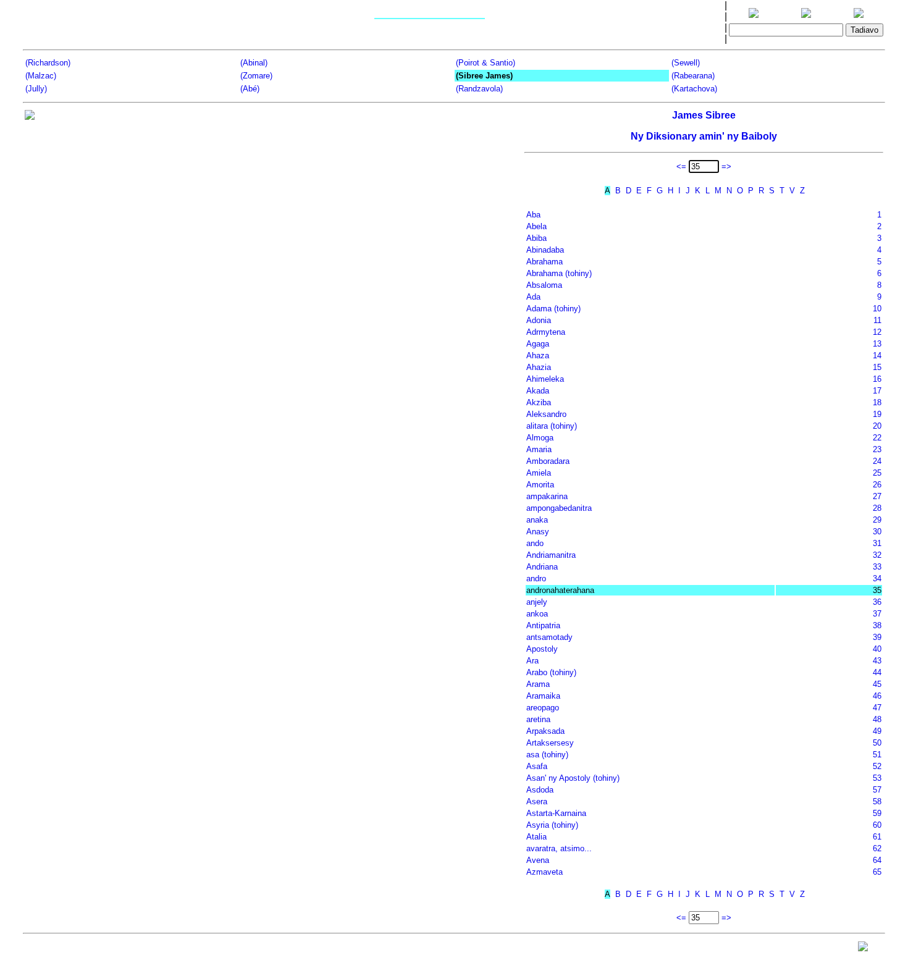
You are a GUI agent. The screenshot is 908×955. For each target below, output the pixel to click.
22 (877, 437)
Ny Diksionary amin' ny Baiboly (704, 136)
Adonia (538, 320)
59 (877, 813)
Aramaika (543, 695)
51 (877, 754)
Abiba (536, 238)
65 (877, 872)
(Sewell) (685, 62)
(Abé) (249, 88)
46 (877, 695)
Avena (537, 860)
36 (877, 602)
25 (877, 473)
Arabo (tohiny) (551, 672)
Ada (533, 296)
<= (681, 166)
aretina (538, 719)
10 (877, 308)
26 (877, 484)
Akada (537, 390)
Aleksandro (546, 414)
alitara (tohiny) (551, 426)
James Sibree (704, 115)
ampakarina (547, 496)
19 (877, 414)
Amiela (538, 473)
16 (877, 379)
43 (877, 660)
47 (877, 707)
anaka (537, 519)
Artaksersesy (550, 742)
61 (877, 836)
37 (877, 613)
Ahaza (537, 355)
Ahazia (538, 367)
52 (877, 766)
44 (877, 672)
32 (877, 555)
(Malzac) (40, 75)
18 (877, 402)
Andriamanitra (551, 555)
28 (877, 508)
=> (726, 166)
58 (877, 801)
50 (877, 742)
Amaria (539, 449)
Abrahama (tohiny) (559, 273)
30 (877, 531)
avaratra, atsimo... (559, 848)
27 (877, 496)
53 (877, 778)
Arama (538, 684)
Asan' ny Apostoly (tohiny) (573, 778)
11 (877, 320)
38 (877, 625)
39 (877, 637)
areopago (542, 707)
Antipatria (543, 625)
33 (877, 566)
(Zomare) (256, 75)
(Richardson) (47, 62)
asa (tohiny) (547, 754)
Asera (536, 801)
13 (877, 343)
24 (877, 461)
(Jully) (36, 88)
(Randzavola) (479, 88)
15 (877, 367)
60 (877, 825)
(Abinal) (253, 62)
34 (877, 578)
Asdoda (539, 789)
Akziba (538, 402)
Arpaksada (545, 731)
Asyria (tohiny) (552, 825)
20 (877, 426)
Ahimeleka (545, 379)
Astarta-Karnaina (556, 813)
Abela (536, 226)
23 (877, 449)
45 (877, 684)
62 (877, 848)
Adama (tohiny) (553, 308)
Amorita (540, 484)
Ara (532, 660)
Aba (533, 214)
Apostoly (542, 649)
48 (877, 719)
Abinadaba (545, 250)
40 (877, 649)
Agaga (537, 343)
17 (877, 390)
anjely (536, 602)
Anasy (537, 531)
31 (877, 543)
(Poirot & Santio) (485, 62)
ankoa (537, 613)
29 (877, 519)
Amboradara (548, 461)
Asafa (536, 766)
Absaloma (544, 285)
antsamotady (549, 637)
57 (877, 789)
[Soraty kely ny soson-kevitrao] (863, 949)
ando (535, 543)
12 (877, 332)
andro (536, 578)
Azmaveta (544, 872)
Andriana (542, 566)
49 (877, 731)
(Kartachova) (694, 88)
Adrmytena (545, 332)
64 (877, 860)
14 (877, 355)
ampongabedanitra (559, 508)
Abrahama (544, 261)
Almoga (539, 437)
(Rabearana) (693, 75)
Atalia (536, 836)
